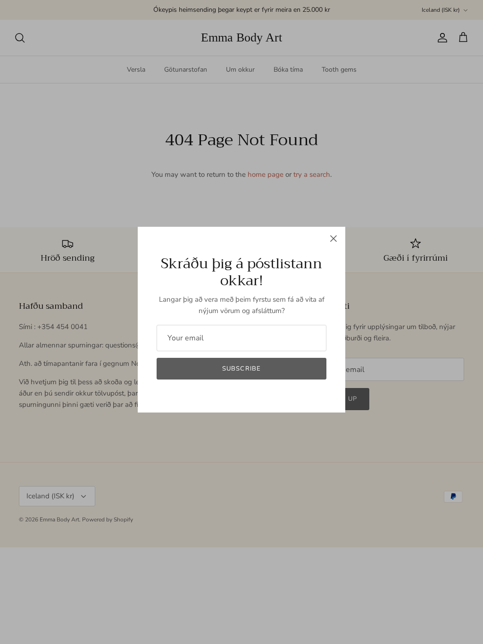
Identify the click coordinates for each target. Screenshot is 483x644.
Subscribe (241, 368)
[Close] (333, 238)
